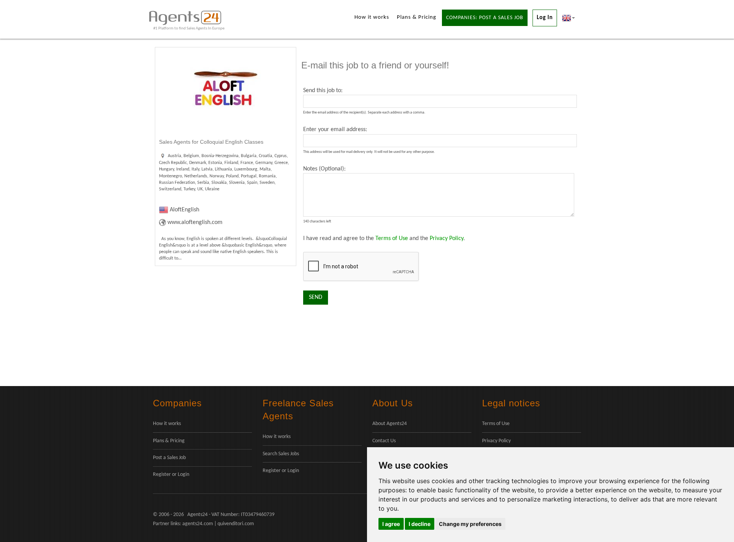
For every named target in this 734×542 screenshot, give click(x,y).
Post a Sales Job (169, 458)
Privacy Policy (446, 238)
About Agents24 (389, 424)
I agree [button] (391, 524)
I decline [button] (419, 524)
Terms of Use (391, 238)
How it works (371, 17)
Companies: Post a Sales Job (484, 18)
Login (183, 474)
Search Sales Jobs (281, 454)
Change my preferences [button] (470, 524)
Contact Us (384, 441)
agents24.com (197, 524)
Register (162, 474)
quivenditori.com (236, 524)
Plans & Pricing (416, 17)
